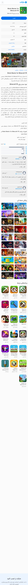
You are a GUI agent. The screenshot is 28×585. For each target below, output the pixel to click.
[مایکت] (23, 3)
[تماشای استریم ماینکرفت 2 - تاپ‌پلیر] (20, 260)
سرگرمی (13, 46)
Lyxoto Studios (11, 49)
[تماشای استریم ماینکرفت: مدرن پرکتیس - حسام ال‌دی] (20, 253)
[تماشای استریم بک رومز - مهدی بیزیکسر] (7, 253)
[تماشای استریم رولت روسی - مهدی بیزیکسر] (7, 276)
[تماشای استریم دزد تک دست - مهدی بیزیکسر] (7, 222)
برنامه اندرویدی (12, 43)
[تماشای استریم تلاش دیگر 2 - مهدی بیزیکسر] (7, 237)
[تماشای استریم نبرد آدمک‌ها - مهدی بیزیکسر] (7, 245)
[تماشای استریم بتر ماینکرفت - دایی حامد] (20, 276)
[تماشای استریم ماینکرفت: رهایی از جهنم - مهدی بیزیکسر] (7, 268)
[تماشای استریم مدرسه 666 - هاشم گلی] (7, 230)
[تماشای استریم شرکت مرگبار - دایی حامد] (20, 230)
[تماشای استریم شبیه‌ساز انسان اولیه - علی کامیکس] (20, 222)
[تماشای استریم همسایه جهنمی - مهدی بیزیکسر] (20, 237)
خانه (26, 70)
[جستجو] (2, 2)
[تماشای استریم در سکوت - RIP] (20, 245)
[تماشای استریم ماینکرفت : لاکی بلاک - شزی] (7, 260)
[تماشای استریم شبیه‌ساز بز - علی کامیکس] (20, 206)
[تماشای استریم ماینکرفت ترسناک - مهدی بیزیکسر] (7, 206)
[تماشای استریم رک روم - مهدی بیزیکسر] (20, 268)
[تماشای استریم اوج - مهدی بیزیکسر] (7, 214)
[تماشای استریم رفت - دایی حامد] (20, 214)
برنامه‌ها (21, 70)
